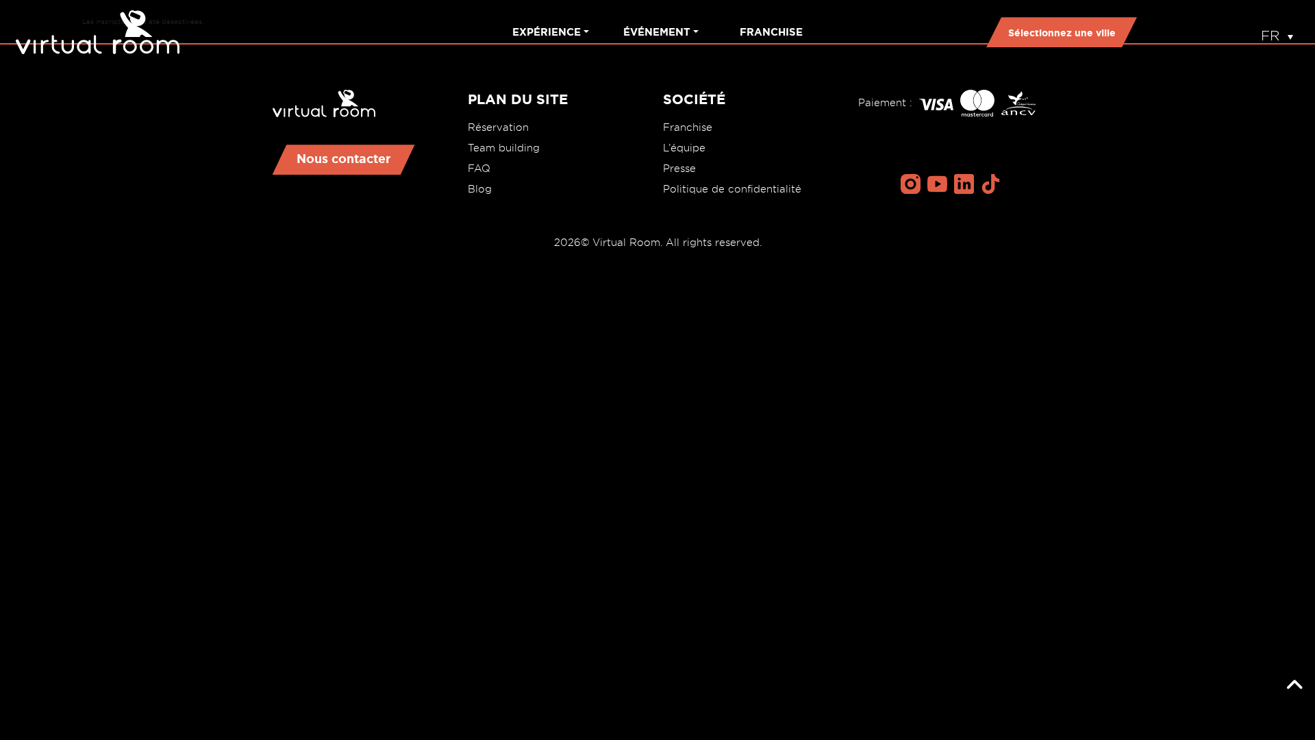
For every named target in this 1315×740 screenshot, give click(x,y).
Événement (656, 32)
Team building (504, 148)
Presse (679, 168)
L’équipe (684, 148)
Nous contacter (344, 158)
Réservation (498, 127)
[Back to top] (1294, 685)
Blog (480, 189)
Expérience (546, 32)
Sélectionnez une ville (1062, 32)
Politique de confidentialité (732, 189)
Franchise (771, 32)
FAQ (479, 168)
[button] (1277, 32)
